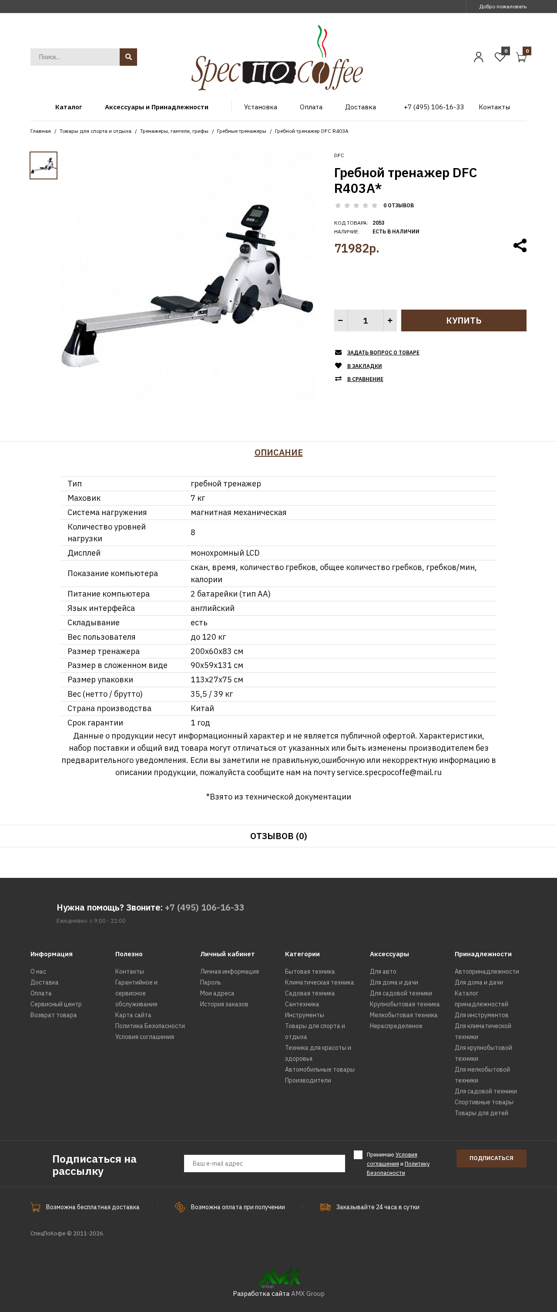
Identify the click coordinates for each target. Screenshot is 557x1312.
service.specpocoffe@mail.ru (389, 772)
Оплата (41, 993)
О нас (38, 971)
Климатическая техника (319, 982)
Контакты (129, 971)
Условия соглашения (144, 1037)
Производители (308, 1080)
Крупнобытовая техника (405, 1004)
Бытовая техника (310, 971)
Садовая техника (310, 993)
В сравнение (365, 379)
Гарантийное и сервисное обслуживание (136, 993)
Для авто (383, 971)
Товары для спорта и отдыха (95, 131)
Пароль (210, 982)
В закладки (364, 366)
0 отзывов (398, 205)
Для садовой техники (401, 993)
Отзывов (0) (278, 836)
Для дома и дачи (394, 982)
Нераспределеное (396, 1026)
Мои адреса (217, 993)
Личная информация (229, 971)
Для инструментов (482, 1015)
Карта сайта (133, 1015)
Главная (40, 131)
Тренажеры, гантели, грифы (174, 131)
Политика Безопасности (150, 1026)
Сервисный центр (56, 1004)
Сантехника (302, 1004)
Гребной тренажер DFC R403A (312, 131)
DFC (339, 155)
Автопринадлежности (487, 971)
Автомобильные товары (320, 1069)
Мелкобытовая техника (404, 1015)
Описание (279, 452)
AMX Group (308, 1293)
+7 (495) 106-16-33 (205, 907)
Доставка (44, 982)
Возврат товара (53, 1015)
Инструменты (304, 1015)
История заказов (224, 1004)
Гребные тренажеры (241, 131)
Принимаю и (398, 1164)
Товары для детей (481, 1113)
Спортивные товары (484, 1102)
